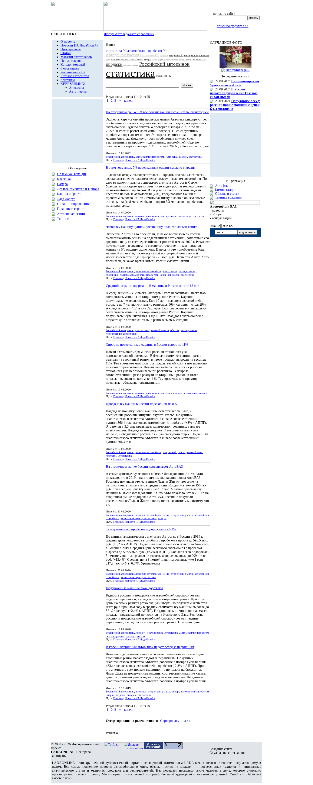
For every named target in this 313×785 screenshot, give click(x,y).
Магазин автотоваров (76, 57)
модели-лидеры (185, 59)
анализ (183, 156)
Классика (64, 179)
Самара (62, 184)
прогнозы (199, 59)
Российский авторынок (164, 64)
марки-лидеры (164, 59)
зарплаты (173, 274)
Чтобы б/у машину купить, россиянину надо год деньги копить (152, 227)
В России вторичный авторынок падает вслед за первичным (150, 647)
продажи (114, 64)
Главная (118, 160)
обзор (175, 691)
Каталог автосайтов (74, 76)
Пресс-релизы (70, 49)
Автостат (164, 55)
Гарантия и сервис (70, 208)
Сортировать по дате (175, 721)
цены (167, 75)
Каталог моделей (72, 64)
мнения (140, 636)
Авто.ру (140, 632)
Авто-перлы (78, 91)
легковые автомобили (127, 59)
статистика (114, 50)
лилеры (162, 518)
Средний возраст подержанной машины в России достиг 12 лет (152, 285)
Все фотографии (238, 70)
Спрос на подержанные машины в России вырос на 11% (147, 344)
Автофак (221, 185)
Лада (108, 59)
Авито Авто (170, 271)
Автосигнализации (71, 214)
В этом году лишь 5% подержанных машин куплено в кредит (150, 167)
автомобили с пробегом (144, 50)
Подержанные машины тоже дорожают (134, 588)
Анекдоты (76, 87)
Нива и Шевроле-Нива (73, 204)
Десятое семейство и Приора (78, 189)
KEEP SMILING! (72, 84)
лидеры (147, 59)
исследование (200, 55)
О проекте (67, 41)
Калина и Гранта (69, 194)
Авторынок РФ (149, 55)
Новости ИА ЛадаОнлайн (79, 45)
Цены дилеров (71, 60)
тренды (160, 75)
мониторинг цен (131, 518)
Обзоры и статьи (227, 193)
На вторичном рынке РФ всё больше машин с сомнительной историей (157, 112)
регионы (127, 65)
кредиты (171, 216)
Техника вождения (228, 197)
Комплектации (226, 190)
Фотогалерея (69, 68)
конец (128, 100)
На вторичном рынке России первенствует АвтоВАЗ (144, 466)
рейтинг (135, 65)
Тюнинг (63, 219)
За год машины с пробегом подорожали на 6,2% (141, 529)
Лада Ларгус (66, 199)
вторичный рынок (179, 55)
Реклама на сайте (72, 72)
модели (174, 59)
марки (154, 59)
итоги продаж (174, 393)
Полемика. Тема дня (71, 174)
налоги (203, 393)
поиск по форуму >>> (232, 26)
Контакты (67, 80)
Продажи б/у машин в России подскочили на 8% (141, 404)
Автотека (171, 156)
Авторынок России (122, 55)
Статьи (65, 53)
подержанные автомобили (121, 333)
